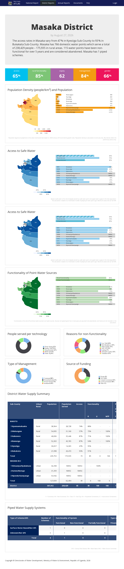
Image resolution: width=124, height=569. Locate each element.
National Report (32, 3)
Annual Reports (64, 3)
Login (115, 3)
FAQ (88, 3)
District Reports (48, 3)
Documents (78, 3)
